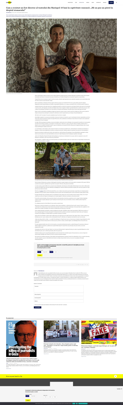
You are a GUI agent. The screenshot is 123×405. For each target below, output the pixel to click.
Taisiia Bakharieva (8, 12)
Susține (39, 255)
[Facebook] (77, 264)
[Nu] (121, 403)
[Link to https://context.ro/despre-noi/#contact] (115, 376)
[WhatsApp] (84, 264)
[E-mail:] (87, 264)
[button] (116, 2)
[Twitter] (79, 264)
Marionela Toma (46, 348)
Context (7, 363)
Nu (76, 403)
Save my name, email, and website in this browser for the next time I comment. (51, 304)
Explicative (23, 12)
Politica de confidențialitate (83, 403)
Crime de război (19, 12)
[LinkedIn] (82, 264)
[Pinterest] (85, 264)
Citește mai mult (8, 368)
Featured (26, 12)
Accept (74, 403)
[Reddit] (80, 264)
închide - (119, 389)
